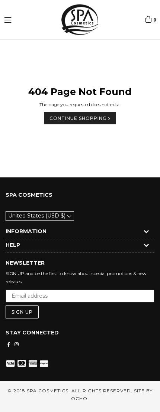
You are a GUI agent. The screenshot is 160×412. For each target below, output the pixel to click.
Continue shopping (78, 118)
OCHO (79, 398)
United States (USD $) (37, 215)
